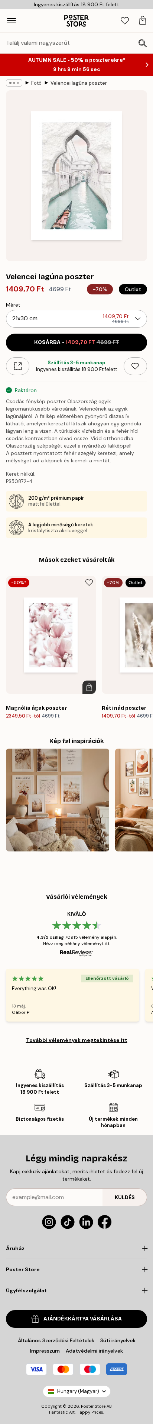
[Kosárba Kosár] (89, 687)
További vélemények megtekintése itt (76, 1040)
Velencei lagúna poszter (79, 83)
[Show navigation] (11, 21)
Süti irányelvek (118, 1340)
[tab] (125, 21)
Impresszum (45, 1350)
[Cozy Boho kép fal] (57, 800)
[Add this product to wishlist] (135, 366)
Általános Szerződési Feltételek (56, 1340)
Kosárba (76, 342)
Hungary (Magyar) (78, 1391)
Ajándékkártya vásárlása (82, 1319)
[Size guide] (17, 366)
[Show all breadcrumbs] (14, 83)
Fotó (36, 83)
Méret (13, 304)
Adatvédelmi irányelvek (94, 1350)
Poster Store (93, 1406)
